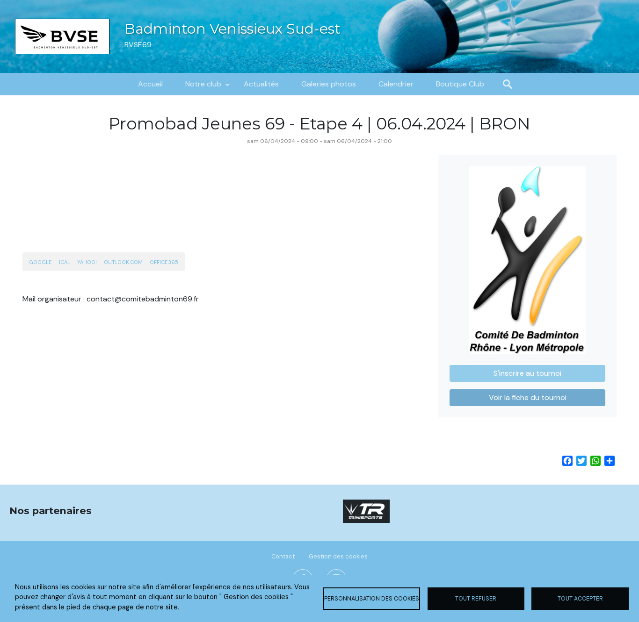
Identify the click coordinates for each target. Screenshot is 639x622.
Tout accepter (580, 598)
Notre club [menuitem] (197, 87)
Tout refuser (475, 598)
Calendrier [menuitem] (396, 84)
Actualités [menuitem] (261, 84)
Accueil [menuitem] (150, 84)
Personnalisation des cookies (371, 598)
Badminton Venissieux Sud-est (232, 28)
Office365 (164, 262)
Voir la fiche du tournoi (527, 397)
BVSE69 (138, 45)
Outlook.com (123, 262)
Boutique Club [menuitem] (460, 84)
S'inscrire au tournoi (527, 373)
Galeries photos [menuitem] (328, 84)
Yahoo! (87, 262)
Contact (283, 556)
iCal (64, 262)
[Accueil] (62, 36)
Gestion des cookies (338, 556)
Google (40, 262)
